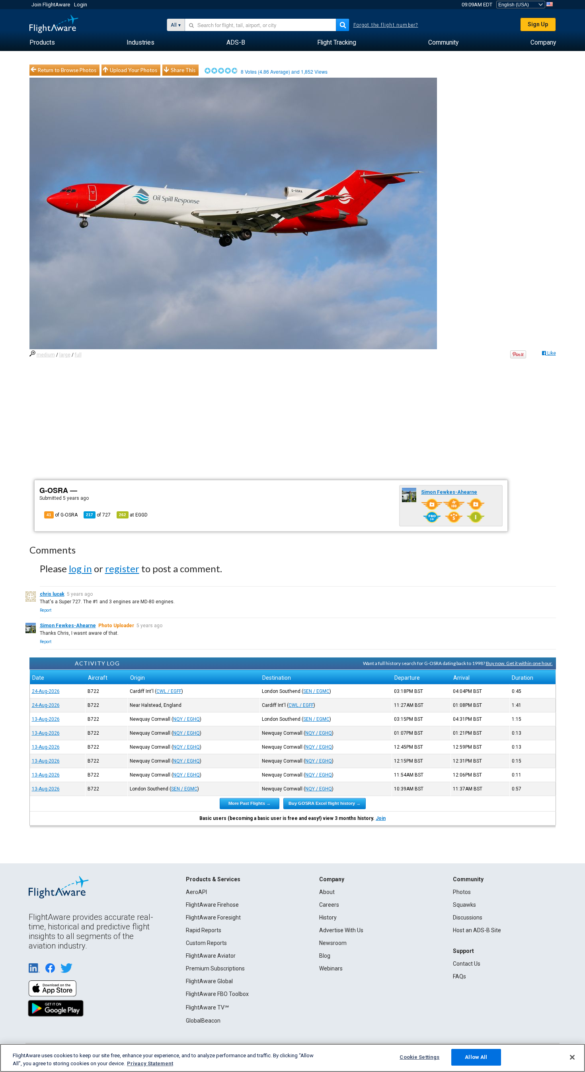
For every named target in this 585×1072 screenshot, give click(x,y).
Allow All (476, 1057)
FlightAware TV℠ (207, 1007)
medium (46, 355)
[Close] (572, 1057)
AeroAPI (196, 892)
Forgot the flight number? (385, 25)
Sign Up (538, 24)
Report (45, 610)
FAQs (459, 976)
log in (80, 568)
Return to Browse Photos (67, 70)
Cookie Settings (419, 1057)
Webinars (331, 968)
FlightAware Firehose (212, 905)
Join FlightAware (50, 5)
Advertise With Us (341, 930)
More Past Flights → (249, 803)
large (64, 355)
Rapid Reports (203, 930)
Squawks (464, 905)
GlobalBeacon (203, 1020)
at (133, 515)
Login (80, 5)
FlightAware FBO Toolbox (217, 994)
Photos (462, 892)
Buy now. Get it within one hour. (519, 663)
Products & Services (213, 879)
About (327, 892)
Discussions (467, 917)
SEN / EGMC (316, 691)
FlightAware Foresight (213, 917)
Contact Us (466, 963)
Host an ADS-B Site (477, 930)
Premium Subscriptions (215, 968)
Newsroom (333, 943)
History (328, 917)
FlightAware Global (209, 981)
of (98, 515)
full (78, 355)
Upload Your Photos (133, 70)
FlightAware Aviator (211, 956)
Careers (329, 905)
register (122, 568)
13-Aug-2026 (46, 719)
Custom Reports (206, 943)
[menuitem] (42, 42)
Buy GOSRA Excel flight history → (325, 803)
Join (381, 818)
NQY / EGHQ (186, 719)
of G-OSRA (62, 515)
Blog (324, 956)
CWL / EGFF (168, 691)
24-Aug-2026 (46, 691)
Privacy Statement (150, 1063)
